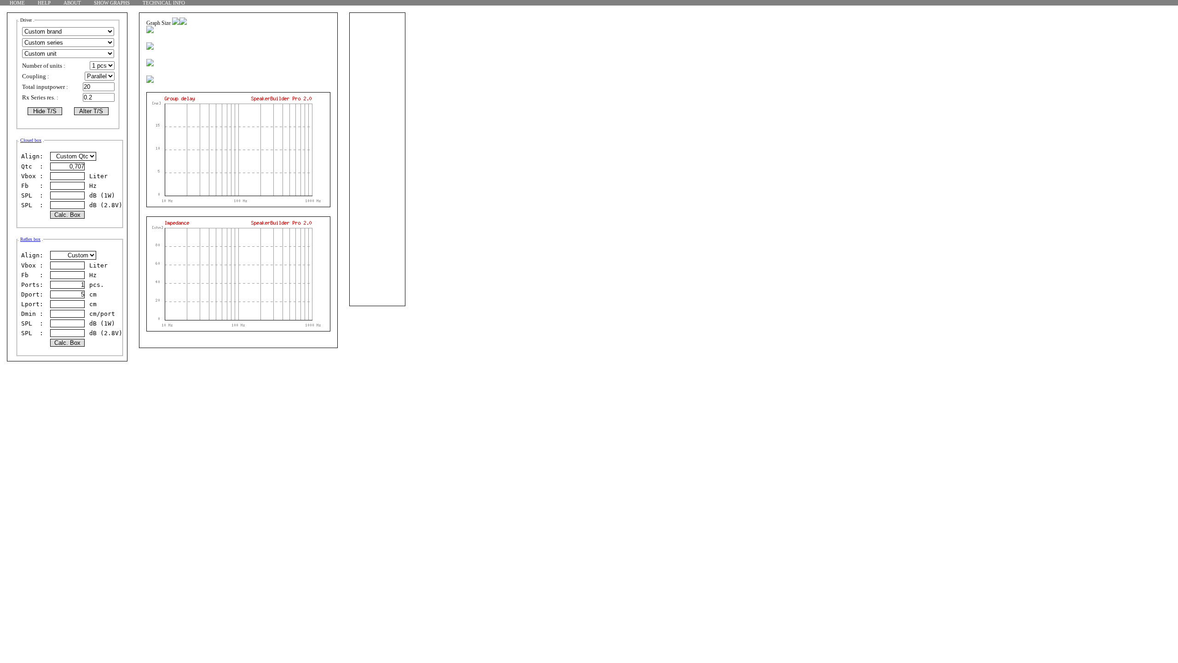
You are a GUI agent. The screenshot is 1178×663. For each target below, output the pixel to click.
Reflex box (30, 239)
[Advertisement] (377, 167)
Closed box (30, 140)
